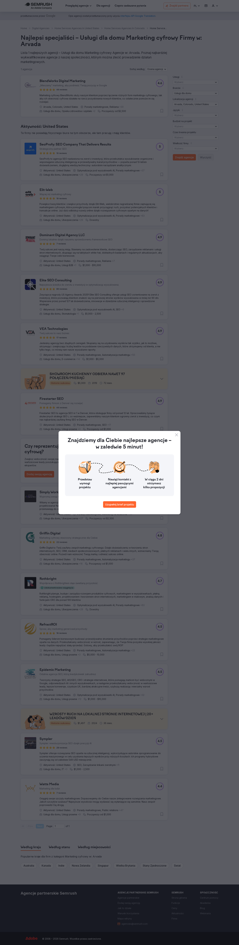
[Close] (176, 435)
